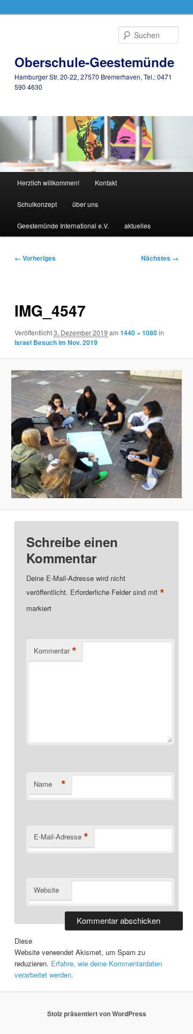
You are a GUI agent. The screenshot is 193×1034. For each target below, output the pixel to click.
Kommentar (55, 650)
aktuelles (137, 225)
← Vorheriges (35, 258)
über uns (85, 204)
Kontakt (106, 182)
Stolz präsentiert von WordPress (96, 1013)
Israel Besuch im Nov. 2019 (56, 342)
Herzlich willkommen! (48, 182)
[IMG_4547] (96, 434)
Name (50, 784)
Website (46, 890)
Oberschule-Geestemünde (94, 62)
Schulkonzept (37, 204)
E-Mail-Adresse (61, 836)
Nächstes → (160, 258)
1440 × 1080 (138, 333)
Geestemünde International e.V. (63, 225)
